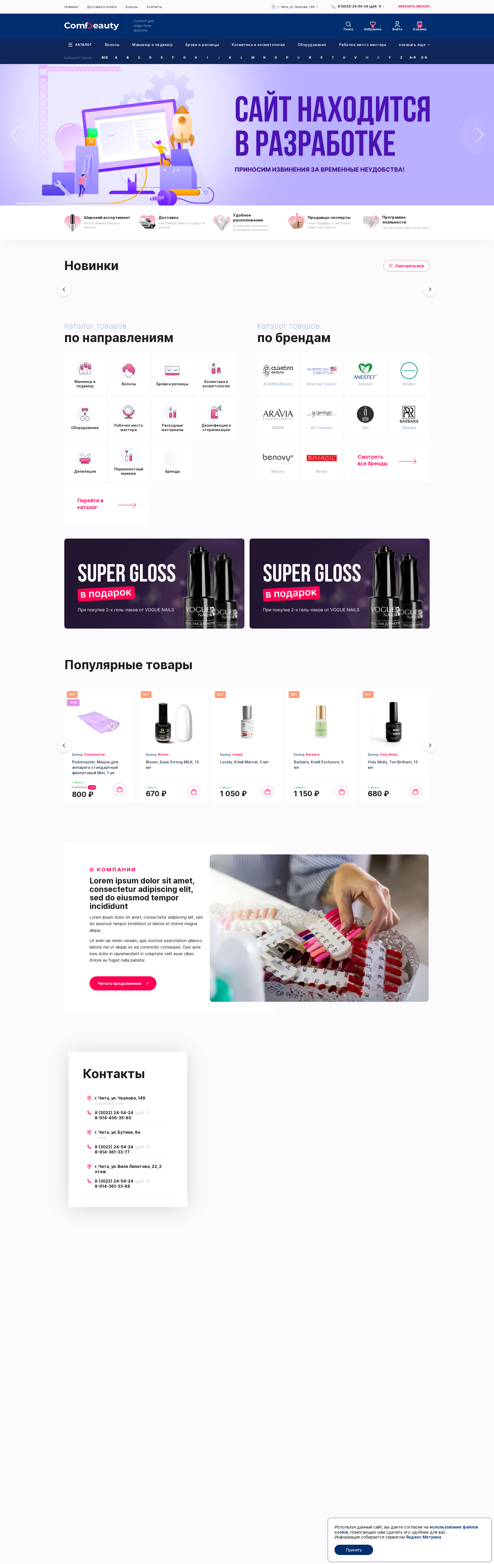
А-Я (413, 57)
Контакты (154, 7)
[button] (429, 289)
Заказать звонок (414, 6)
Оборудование (312, 45)
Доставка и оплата (102, 7)
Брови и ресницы (202, 45)
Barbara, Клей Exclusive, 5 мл (319, 764)
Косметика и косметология (258, 45)
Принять (354, 1549)
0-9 (424, 57)
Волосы (112, 45)
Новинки (71, 7)
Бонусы (132, 7)
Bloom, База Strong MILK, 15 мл (172, 764)
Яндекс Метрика (423, 1537)
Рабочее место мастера (362, 45)
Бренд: (88, 754)
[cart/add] (119, 789)
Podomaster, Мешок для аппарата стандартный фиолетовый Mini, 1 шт (95, 767)
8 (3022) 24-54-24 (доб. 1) (359, 6)
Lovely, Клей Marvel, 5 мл (244, 761)
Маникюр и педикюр (152, 45)
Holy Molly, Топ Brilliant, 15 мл (393, 764)
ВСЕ (105, 57)
